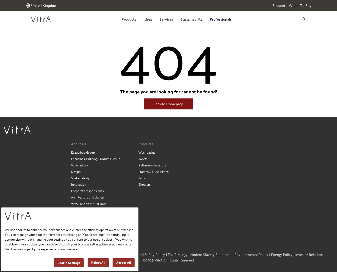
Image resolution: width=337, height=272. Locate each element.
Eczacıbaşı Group (83, 152)
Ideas (148, 19)
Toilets (142, 159)
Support (279, 5)
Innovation (78, 184)
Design (76, 171)
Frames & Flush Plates (153, 171)
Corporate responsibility (87, 191)
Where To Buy (300, 5)
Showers (144, 184)
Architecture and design (87, 197)
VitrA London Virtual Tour (88, 204)
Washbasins (146, 152)
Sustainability (191, 19)
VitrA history (79, 165)
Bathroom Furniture (152, 165)
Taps (141, 178)
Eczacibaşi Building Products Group (95, 159)
